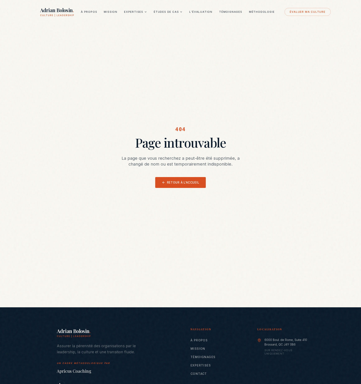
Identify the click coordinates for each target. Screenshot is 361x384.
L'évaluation (200, 11)
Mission (110, 11)
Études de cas (166, 11)
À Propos (89, 11)
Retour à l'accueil (183, 182)
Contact (199, 373)
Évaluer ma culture (307, 11)
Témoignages (230, 11)
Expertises (133, 11)
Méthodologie (262, 11)
